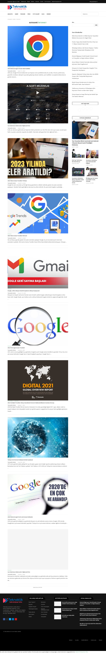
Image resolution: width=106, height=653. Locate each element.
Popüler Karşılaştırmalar (56, 1)
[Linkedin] (91, 110)
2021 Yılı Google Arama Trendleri (16, 348)
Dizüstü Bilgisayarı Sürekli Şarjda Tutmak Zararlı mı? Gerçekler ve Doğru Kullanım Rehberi (90, 604)
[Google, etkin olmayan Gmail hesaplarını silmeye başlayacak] (38, 268)
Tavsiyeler (43, 616)
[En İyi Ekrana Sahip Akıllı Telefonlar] (57, 617)
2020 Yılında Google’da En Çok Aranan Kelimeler (20, 517)
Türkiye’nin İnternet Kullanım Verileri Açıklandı (20, 460)
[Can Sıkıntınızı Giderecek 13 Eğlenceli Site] (38, 549)
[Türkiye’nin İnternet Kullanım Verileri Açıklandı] (38, 437)
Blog (43, 14)
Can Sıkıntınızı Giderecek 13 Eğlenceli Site (19, 572)
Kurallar (77, 640)
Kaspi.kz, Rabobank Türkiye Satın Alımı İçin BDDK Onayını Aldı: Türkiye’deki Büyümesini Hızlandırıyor (85, 76)
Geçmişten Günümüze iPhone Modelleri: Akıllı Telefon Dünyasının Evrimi (78, 180)
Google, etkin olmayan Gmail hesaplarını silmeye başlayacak (23, 290)
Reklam (32, 1)
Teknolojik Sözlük (33, 608)
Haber (16, 14)
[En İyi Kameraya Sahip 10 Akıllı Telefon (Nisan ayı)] (57, 610)
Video (28, 14)
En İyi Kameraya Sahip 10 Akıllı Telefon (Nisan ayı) (69, 609)
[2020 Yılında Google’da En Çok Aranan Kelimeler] (38, 494)
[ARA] (96, 14)
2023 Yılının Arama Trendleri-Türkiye (17, 180)
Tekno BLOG (32, 612)
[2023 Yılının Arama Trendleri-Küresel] (38, 213)
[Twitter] (83, 110)
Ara (73, 22)
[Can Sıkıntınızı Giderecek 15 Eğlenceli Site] (38, 103)
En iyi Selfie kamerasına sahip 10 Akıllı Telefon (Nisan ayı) (69, 603)
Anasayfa (10, 14)
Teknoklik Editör (12, 71)
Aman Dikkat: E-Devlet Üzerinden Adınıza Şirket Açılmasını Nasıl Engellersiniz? (90, 609)
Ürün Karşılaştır (47, 1)
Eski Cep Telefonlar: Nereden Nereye (77, 160)
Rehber (49, 14)
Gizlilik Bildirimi (84, 640)
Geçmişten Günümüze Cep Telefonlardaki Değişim (91, 161)
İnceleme (22, 14)
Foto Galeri (36, 14)
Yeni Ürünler (44, 612)
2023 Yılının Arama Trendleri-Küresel (17, 235)
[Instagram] (87, 110)
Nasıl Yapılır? (32, 602)
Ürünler (41, 1)
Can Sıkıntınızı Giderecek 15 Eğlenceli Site (19, 125)
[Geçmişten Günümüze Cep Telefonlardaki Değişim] (92, 154)
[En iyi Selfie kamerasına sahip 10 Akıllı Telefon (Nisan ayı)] (57, 604)
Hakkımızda (23, 1)
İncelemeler (44, 614)
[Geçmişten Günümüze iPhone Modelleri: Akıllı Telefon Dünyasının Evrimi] (78, 172)
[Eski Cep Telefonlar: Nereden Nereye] (78, 154)
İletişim (28, 1)
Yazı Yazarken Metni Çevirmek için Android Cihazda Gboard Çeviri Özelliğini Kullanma (85, 143)
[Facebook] (79, 110)
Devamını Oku (84, 652)
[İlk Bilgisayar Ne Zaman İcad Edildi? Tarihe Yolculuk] (92, 172)
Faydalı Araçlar (32, 606)
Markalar (37, 1)
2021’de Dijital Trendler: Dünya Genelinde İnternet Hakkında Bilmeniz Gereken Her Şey (31, 403)
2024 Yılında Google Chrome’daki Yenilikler (19, 68)
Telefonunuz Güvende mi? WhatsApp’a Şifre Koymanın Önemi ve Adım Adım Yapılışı (91, 619)
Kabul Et (78, 652)
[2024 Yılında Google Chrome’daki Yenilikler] (38, 46)
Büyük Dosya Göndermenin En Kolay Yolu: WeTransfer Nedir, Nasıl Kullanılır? (90, 614)
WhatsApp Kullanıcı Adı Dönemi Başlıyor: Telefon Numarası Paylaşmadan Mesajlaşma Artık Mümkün (85, 50)
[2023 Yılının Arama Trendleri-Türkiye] (38, 158)
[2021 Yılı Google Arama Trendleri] (38, 325)
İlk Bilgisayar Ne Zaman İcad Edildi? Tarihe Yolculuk (92, 179)
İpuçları (31, 604)
